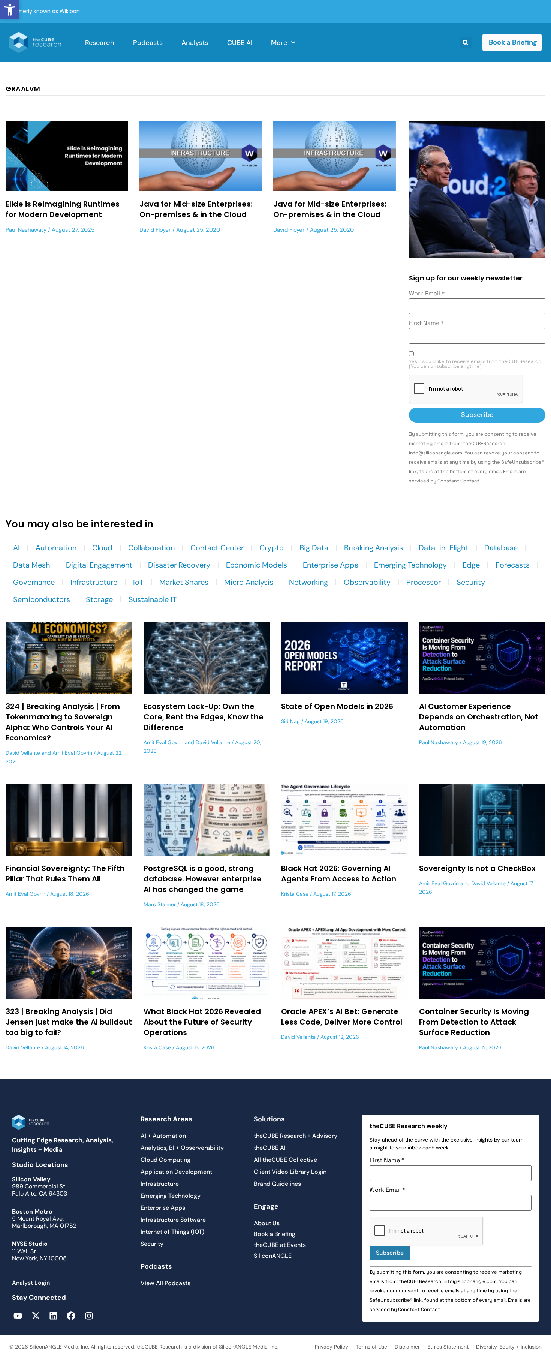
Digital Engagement (99, 565)
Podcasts (148, 42)
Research (99, 42)
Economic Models (256, 565)
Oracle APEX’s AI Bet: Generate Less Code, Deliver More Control (341, 1016)
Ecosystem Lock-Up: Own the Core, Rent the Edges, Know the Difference (204, 717)
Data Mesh (31, 565)
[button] (9, 9)
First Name (426, 323)
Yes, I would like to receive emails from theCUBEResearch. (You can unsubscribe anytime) (475, 364)
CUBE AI (239, 42)
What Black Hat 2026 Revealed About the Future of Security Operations (202, 1022)
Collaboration (151, 548)
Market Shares (183, 582)
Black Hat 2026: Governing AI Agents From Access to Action (338, 873)
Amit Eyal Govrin (72, 752)
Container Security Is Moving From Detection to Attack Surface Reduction (474, 1022)
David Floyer (155, 230)
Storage (99, 599)
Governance (34, 582)
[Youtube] (17, 1315)
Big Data (313, 548)
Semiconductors (41, 599)
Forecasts (513, 565)
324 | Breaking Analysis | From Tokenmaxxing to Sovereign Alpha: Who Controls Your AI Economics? (63, 722)
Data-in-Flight (444, 548)
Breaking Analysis (373, 548)
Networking (308, 582)
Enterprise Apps (330, 565)
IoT (138, 582)
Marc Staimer (160, 904)
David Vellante (23, 752)
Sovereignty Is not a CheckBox (477, 868)
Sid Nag (290, 721)
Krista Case (294, 893)
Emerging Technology (410, 565)
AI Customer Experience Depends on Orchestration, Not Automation (478, 717)
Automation (56, 548)
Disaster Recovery (179, 565)
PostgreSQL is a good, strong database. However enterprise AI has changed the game (203, 879)
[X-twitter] (35, 1315)
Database (501, 548)
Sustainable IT (153, 599)
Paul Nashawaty (26, 230)
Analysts (194, 42)
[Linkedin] (53, 1315)
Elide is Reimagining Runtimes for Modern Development (63, 209)
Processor (423, 582)
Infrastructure (93, 582)
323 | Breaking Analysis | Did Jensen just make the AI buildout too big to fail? (69, 1022)
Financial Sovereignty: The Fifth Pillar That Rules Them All (65, 873)
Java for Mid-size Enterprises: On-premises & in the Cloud (196, 209)
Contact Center (217, 548)
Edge (471, 565)
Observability (367, 582)
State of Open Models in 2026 (337, 706)
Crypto (271, 548)
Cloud (102, 548)
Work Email (427, 294)
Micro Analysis (248, 582)
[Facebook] (71, 1315)
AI (16, 548)
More (279, 42)
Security (471, 582)
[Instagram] (89, 1315)
